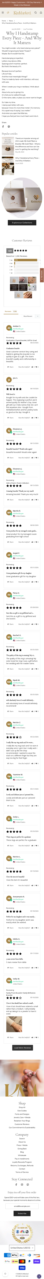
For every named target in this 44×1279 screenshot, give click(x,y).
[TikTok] (27, 1184)
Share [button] (11, 367)
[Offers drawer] (8, 12)
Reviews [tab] (8, 311)
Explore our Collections (22, 222)
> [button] (22, 1048)
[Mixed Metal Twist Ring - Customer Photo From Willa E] (27, 295)
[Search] (35, 12)
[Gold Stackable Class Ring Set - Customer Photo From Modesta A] (14, 280)
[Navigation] (2, 12)
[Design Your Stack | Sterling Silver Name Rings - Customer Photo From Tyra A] (14, 287)
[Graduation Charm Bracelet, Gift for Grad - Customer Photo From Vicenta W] (32, 280)
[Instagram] (22, 1184)
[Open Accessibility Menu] (39, 1276)
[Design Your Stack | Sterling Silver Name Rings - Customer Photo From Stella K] (23, 287)
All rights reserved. (22, 1276)
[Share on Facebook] (3, 127)
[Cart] (41, 12)
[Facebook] (16, 1184)
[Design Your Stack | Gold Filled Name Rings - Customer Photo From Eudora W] (23, 280)
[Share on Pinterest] (8, 127)
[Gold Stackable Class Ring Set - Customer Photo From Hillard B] (19, 295)
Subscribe (22, 1213)
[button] (33, 367)
